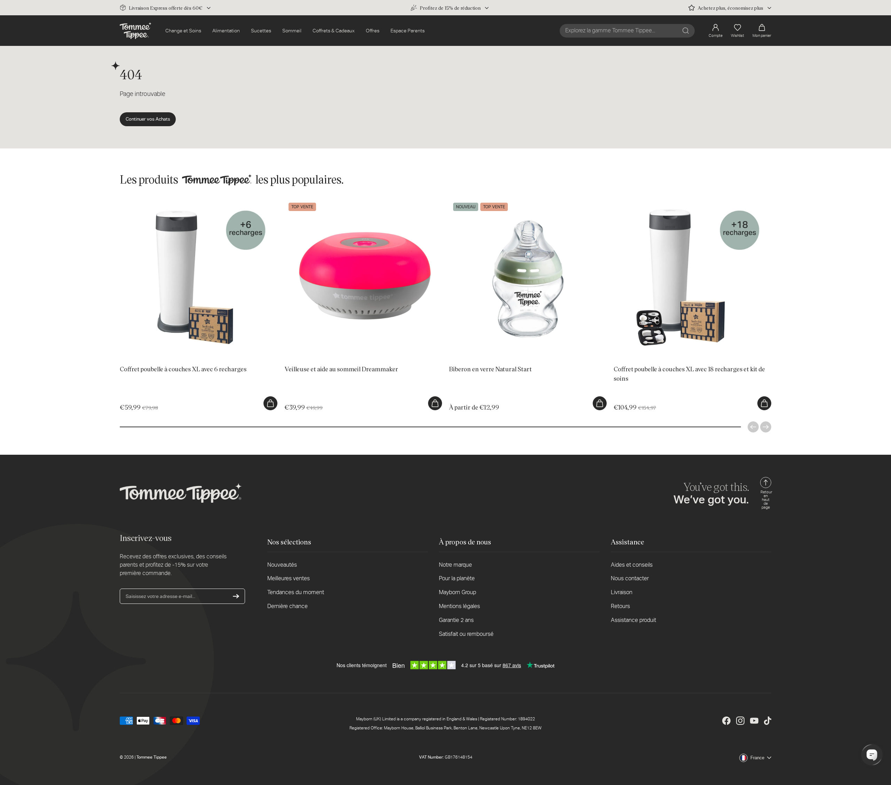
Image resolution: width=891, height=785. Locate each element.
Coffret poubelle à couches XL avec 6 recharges (172, 202)
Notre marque (455, 564)
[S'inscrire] (236, 596)
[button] (761, 31)
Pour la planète (457, 578)
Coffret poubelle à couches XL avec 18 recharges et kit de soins (683, 202)
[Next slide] (765, 426)
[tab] (170, 350)
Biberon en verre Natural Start (481, 202)
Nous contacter (630, 578)
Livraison (621, 592)
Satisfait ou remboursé (466, 634)
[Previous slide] (753, 426)
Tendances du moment (295, 592)
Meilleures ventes (288, 578)
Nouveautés (282, 564)
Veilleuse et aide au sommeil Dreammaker (329, 202)
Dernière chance (287, 606)
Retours (620, 606)
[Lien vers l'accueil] (135, 30)
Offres (372, 30)
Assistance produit (633, 620)
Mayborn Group (457, 592)
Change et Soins (183, 30)
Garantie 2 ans (456, 620)
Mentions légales (459, 606)
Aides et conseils (632, 564)
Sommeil (291, 30)
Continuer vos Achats (148, 119)
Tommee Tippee (151, 757)
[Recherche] (685, 30)
